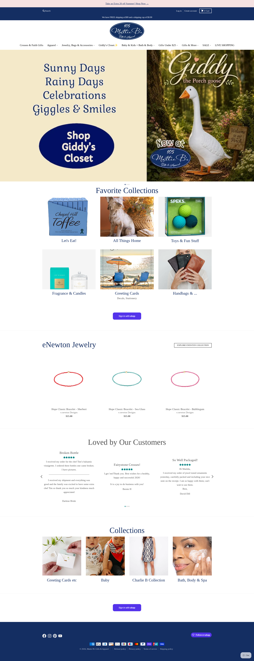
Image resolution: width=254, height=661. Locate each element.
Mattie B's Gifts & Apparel (98, 649)
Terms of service (150, 649)
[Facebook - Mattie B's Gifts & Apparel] (44, 636)
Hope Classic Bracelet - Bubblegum (185, 409)
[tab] (125, 184)
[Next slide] (212, 476)
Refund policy (120, 649)
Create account (190, 11)
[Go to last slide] (41, 476)
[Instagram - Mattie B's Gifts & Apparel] (50, 636)
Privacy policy (135, 649)
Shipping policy (166, 649)
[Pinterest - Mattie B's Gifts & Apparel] (55, 636)
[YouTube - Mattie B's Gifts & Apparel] (60, 636)
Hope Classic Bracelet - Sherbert (69, 409)
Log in (179, 11)
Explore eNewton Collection (193, 345)
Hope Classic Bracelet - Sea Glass (127, 409)
